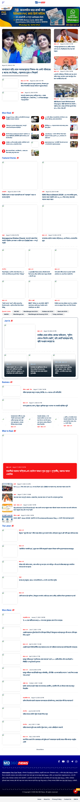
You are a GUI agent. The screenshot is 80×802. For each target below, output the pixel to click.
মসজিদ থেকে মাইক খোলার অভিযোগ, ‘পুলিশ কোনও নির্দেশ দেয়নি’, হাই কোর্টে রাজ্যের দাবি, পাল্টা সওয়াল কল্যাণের (55, 338)
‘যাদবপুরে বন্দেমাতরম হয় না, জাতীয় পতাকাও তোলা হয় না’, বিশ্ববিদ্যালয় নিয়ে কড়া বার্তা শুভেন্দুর (64, 49)
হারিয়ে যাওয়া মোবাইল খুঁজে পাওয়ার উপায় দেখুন (35, 714)
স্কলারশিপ (4, 191)
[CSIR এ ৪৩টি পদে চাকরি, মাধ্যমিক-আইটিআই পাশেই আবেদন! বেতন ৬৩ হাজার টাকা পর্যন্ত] (35, 144)
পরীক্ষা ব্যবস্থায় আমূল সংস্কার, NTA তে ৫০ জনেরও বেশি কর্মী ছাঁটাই (42, 392)
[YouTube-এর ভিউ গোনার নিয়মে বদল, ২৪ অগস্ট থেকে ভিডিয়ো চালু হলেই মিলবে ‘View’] (13, 258)
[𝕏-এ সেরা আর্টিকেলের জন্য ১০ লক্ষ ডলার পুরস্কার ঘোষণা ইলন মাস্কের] (11, 619)
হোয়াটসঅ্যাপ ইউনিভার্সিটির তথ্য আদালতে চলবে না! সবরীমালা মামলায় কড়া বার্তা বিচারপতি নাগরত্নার (50, 647)
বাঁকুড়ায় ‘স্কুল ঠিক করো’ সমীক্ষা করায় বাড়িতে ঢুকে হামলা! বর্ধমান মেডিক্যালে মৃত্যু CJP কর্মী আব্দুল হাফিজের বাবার (48, 533)
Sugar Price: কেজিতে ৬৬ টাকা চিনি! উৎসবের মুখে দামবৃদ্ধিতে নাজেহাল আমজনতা (17, 118)
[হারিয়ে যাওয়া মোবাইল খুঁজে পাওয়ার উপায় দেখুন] (11, 712)
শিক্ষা (27, 81)
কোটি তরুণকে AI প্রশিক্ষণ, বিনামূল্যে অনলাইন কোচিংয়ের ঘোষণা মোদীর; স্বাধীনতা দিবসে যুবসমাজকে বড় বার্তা (47, 596)
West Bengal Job (18, 314)
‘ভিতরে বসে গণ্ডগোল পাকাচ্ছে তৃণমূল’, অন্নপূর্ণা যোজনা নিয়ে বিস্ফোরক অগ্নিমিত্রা (16, 126)
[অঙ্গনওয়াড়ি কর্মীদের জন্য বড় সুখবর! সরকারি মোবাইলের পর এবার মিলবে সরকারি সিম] (66, 258)
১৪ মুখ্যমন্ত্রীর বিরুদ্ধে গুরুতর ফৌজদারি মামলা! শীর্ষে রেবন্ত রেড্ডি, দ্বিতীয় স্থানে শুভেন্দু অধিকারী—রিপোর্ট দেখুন (39, 274)
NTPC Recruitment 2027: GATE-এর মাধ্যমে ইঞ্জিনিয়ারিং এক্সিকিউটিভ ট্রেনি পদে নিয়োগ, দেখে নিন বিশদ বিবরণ (18, 135)
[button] (4, 2)
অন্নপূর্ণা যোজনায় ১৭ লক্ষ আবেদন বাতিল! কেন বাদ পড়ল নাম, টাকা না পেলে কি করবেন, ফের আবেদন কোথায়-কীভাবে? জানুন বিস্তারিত (44, 420)
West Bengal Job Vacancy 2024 (38, 314)
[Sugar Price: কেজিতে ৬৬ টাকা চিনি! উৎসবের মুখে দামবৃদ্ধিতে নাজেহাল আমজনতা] (35, 119)
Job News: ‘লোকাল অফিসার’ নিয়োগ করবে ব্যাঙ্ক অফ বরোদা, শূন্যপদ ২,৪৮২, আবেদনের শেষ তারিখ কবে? (55, 135)
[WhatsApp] (76, 761)
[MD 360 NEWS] (40, 2)
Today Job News (57, 314)
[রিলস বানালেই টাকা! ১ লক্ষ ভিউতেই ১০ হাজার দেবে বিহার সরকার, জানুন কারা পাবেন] (35, 153)
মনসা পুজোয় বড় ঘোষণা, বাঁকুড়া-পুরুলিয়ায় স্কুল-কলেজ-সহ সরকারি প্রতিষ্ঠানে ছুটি (45, 406)
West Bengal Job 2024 (31, 311)
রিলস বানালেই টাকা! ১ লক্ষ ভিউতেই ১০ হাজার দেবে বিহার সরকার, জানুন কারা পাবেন (17, 151)
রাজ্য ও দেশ (23, 81)
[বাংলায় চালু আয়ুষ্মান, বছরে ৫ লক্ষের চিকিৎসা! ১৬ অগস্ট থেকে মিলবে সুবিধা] (10, 582)
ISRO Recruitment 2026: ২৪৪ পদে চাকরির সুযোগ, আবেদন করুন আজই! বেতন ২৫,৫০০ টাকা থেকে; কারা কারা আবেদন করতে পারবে (60, 197)
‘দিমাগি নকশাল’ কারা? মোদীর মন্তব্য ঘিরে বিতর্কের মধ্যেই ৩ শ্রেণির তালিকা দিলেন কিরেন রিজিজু (13, 305)
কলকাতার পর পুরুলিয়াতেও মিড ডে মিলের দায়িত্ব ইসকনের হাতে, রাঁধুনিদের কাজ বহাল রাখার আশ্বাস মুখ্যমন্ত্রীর (39, 370)
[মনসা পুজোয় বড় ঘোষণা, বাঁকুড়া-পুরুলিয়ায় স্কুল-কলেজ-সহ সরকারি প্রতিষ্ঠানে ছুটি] (11, 404)
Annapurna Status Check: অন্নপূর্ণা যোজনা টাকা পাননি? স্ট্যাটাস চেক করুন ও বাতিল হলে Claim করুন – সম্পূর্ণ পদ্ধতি (20, 240)
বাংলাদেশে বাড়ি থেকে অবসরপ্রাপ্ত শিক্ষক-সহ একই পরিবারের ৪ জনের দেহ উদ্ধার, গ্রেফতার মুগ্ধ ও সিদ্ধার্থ (26, 71)
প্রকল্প (22, 92)
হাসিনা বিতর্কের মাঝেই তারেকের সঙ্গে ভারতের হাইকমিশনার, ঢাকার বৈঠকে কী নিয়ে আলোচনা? (48, 700)
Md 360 (16, 311)
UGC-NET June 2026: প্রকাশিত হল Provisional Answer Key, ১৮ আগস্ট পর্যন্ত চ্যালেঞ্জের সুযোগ (44, 518)
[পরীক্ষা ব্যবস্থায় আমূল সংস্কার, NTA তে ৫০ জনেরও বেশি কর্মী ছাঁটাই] (11, 391)
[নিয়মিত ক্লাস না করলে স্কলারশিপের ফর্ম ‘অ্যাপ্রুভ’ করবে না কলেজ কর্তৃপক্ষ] (20, 175)
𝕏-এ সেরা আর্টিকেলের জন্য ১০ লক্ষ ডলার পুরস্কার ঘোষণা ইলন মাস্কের (42, 620)
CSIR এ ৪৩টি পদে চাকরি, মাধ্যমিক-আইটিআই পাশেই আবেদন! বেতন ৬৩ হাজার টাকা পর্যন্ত (17, 143)
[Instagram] (67, 761)
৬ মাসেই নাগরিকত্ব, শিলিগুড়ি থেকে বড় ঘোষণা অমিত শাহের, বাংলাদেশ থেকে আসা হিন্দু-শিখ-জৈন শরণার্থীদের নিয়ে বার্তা (65, 76)
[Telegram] (72, 761)
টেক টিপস (4, 269)
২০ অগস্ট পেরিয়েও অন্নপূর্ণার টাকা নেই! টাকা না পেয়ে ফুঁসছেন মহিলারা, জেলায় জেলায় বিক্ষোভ (56, 118)
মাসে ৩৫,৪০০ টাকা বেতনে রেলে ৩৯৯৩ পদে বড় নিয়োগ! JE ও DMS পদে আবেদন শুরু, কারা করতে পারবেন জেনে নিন (42, 487)
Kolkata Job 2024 (47, 311)
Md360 (6, 314)
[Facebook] (59, 761)
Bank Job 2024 (62, 311)
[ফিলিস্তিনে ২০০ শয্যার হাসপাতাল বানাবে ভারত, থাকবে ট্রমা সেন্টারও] (74, 127)
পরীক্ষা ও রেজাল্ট (31, 300)
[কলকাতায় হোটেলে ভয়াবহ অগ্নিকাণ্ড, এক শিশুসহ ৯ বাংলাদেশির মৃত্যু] (60, 219)
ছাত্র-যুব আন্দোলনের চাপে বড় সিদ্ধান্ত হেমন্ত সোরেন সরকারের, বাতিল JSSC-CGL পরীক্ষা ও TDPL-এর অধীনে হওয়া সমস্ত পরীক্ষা (63, 369)
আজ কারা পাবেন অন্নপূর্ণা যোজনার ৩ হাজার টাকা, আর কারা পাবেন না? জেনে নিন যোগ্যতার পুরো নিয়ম (38, 497)
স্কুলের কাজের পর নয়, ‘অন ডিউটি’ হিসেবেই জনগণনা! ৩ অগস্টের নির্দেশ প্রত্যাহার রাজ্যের (56, 143)
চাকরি (43, 191)
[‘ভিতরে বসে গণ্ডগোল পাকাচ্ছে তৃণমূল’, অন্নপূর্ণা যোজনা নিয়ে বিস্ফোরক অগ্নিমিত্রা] (35, 127)
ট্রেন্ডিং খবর (25, 683)
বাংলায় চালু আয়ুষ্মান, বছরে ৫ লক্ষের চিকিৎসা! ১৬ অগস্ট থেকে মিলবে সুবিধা (38, 580)
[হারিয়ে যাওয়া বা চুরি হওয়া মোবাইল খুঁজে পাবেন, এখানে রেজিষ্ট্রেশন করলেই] (11, 726)
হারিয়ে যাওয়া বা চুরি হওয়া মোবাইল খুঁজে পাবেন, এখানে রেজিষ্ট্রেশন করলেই (43, 727)
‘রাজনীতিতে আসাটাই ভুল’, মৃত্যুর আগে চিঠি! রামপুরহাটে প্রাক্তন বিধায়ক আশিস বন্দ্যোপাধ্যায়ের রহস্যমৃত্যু (46, 549)
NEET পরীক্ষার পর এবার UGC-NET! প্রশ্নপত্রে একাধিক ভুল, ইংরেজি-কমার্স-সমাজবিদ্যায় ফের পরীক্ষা (38, 305)
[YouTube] (63, 761)
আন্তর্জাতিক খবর (26, 617)
